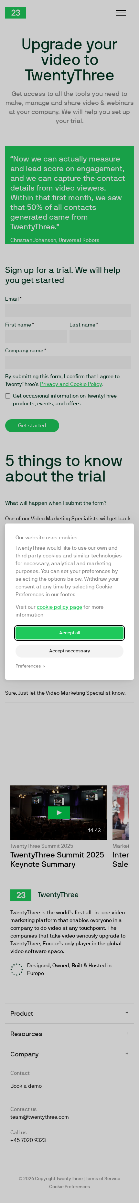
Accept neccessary (69, 650)
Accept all (69, 632)
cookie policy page (59, 607)
